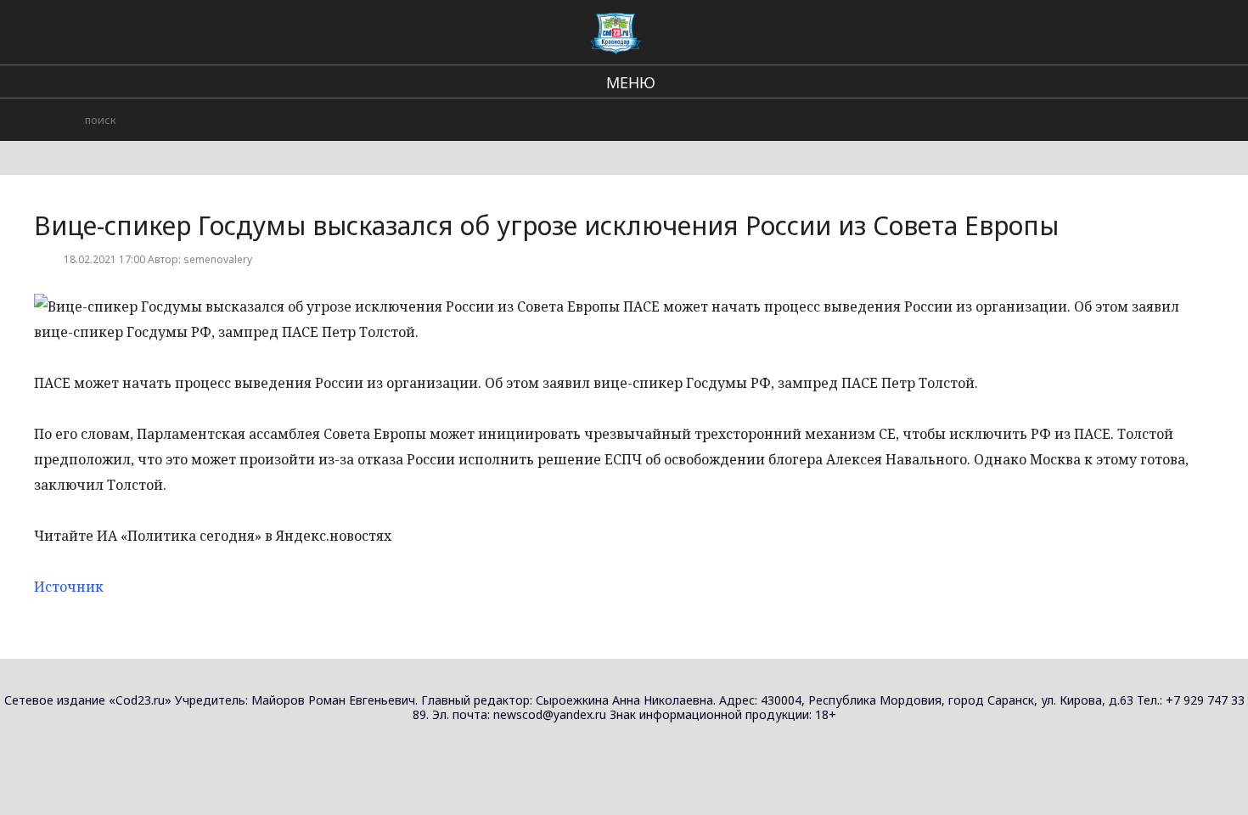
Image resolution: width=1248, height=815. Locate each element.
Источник (69, 586)
